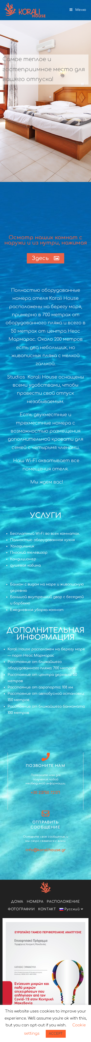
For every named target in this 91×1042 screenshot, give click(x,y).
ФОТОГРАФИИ (21, 909)
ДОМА (17, 901)
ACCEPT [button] (56, 1033)
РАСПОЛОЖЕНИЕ (63, 901)
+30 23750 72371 (45, 793)
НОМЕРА (35, 901)
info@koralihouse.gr (46, 850)
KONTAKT (47, 909)
